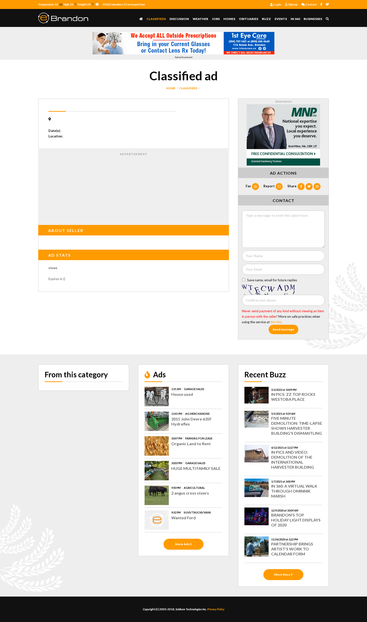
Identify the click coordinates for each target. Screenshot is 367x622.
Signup (293, 4)
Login (277, 4)
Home (170, 88)
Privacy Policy (215, 609)
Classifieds (156, 19)
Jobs (216, 19)
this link (275, 322)
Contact (311, 4)
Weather (200, 19)
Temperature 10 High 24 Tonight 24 (64, 4)
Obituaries (248, 19)
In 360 (295, 19)
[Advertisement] (133, 188)
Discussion (179, 19)
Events (281, 19)
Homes (229, 19)
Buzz (266, 19)
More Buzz (282, 574)
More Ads (182, 544)
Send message (283, 329)
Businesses (313, 19)
